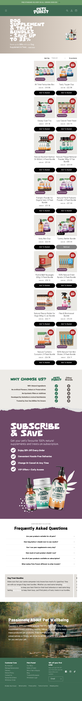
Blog (28, 673)
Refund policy (23, 686)
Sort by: (47, 58)
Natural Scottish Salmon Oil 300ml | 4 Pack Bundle (44, 158)
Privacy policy (32, 686)
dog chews (17, 590)
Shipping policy (54, 686)
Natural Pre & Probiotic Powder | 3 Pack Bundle (66, 199)
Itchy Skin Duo (44, 239)
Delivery (7, 670)
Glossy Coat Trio (45, 121)
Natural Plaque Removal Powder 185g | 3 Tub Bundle (66, 159)
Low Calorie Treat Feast (66, 121)
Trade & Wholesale (33, 675)
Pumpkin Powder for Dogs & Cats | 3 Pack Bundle (44, 200)
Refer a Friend (31, 668)
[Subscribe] (60, 679)
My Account (9, 666)
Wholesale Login (32, 678)
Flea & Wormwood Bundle (66, 315)
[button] (6, 10)
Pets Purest (13, 686)
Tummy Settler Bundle (66, 239)
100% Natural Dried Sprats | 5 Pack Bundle (66, 276)
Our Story (30, 666)
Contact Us (8, 675)
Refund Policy (9, 673)
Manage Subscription (12, 668)
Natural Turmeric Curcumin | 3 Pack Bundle (44, 353)
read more (31, 47)
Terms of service (43, 686)
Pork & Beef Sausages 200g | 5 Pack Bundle (45, 276)
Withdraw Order (10, 680)
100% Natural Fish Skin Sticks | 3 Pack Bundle (66, 353)
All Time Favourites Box (44, 85)
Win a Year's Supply (33, 670)
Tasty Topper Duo (66, 85)
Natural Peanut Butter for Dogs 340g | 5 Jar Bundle (44, 315)
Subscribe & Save (10, 678)
